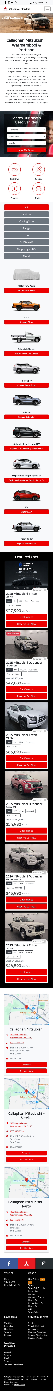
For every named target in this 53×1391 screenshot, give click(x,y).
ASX (30, 1309)
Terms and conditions (13, 1364)
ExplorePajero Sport (26, 385)
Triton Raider (34, 1312)
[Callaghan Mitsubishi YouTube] (12, 2)
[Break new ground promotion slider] (30, 30)
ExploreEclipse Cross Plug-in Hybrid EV (26, 480)
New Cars (8, 1329)
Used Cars (8, 1323)
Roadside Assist (35, 1338)
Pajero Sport (33, 1291)
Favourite (37, 590)
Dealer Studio (19, 1385)
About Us (8, 1352)
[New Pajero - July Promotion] (26, 23)
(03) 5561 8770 (17, 1220)
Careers (7, 1355)
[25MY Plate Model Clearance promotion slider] (16, 30)
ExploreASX (26, 511)
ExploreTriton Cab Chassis (26, 353)
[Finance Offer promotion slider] (23, 30)
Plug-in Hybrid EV (26, 249)
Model (26, 256)
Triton (31, 1285)
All (26, 207)
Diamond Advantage (37, 1332)
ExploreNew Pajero (26, 290)
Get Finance (26, 616)
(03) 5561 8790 (17, 1131)
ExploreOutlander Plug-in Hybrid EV (26, 448)
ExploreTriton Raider (26, 543)
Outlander (32, 1294)
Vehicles (26, 214)
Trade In (7, 1332)
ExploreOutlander (26, 417)
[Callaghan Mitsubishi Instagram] (9, 2)
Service (31, 1323)
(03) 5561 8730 (40, 2)
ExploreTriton (26, 322)
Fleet (6, 1358)
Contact (7, 1361)
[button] (47, 8)
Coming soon (26, 221)
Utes (26, 235)
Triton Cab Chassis (36, 1288)
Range (26, 228)
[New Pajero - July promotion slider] (37, 30)
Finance (7, 1335)
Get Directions (26, 1071)
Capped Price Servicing (38, 1335)
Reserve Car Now (26, 623)
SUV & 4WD (26, 242)
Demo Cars (9, 1326)
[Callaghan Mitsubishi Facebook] (6, 2)
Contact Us (26, 1064)
